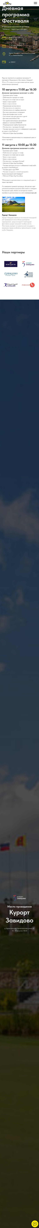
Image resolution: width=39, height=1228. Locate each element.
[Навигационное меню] (35, 3)
